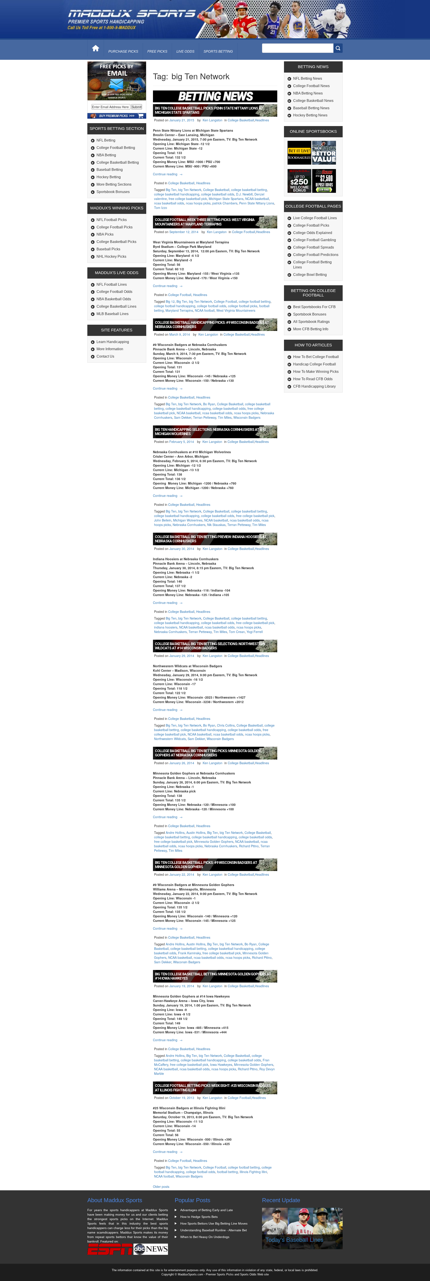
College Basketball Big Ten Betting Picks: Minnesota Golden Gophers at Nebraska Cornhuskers (207, 753)
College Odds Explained (312, 233)
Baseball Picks (108, 249)
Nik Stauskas (216, 524)
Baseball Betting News (311, 108)
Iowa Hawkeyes (221, 1064)
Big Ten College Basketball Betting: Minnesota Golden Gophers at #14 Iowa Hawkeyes (213, 976)
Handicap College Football (314, 364)
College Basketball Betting (118, 162)
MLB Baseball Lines (113, 314)
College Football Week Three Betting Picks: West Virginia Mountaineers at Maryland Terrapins (204, 222)
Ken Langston (212, 120)
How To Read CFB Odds (313, 379)
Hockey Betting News (310, 115)
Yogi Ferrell (255, 631)
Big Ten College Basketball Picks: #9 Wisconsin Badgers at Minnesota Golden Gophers (206, 864)
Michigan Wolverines (187, 520)
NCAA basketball (257, 198)
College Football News (311, 86)
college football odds (211, 306)
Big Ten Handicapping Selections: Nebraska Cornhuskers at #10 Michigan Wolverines (210, 431)
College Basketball (241, 120)
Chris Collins (226, 725)
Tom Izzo (160, 207)
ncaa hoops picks (198, 203)
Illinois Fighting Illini (253, 1171)
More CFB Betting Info (310, 329)
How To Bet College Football (316, 357)
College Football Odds (114, 292)
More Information (110, 349)
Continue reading (168, 174)
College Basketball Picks (116, 242)
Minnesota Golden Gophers (213, 841)
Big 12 (170, 301)
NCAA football (205, 310)
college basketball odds (217, 194)
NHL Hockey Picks (111, 256)
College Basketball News (313, 101)
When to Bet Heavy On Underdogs (204, 1237)
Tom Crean (237, 631)
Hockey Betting (109, 177)
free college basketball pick (188, 198)
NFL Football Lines (112, 284)
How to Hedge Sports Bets (199, 1217)
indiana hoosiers (165, 627)
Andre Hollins (175, 832)
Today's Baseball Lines (294, 1239)
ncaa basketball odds (169, 203)
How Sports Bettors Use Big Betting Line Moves (213, 1223)
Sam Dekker (182, 417)
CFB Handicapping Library (314, 386)
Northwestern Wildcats (170, 738)
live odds (185, 51)
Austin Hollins (195, 832)
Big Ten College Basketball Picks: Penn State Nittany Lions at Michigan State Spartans (209, 110)
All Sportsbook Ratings (311, 322)
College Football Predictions (315, 255)
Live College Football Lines (315, 218)
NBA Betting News (308, 93)
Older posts (161, 1186)
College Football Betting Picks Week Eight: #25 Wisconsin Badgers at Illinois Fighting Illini (213, 1088)
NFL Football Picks (112, 220)
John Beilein (162, 520)
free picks (157, 51)
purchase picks (123, 51)
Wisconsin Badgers (246, 417)
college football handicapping (174, 306)
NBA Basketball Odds (114, 299)
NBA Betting (106, 155)
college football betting (255, 301)
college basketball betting (249, 189)
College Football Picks (115, 227)
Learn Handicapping (113, 342)
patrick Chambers (224, 203)
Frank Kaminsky (189, 953)
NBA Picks (105, 234)
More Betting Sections (114, 184)
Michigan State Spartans (226, 198)
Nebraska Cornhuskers (189, 524)
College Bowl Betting (310, 275)
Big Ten (171, 189)
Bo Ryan (209, 404)
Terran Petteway (204, 417)
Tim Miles (225, 417)
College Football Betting (116, 148)
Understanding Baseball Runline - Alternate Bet (213, 1230)
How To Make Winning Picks (316, 371)
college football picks (242, 306)
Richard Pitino (249, 846)
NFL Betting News (307, 78)
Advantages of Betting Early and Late (206, 1210)
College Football (243, 232)
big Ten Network (189, 189)
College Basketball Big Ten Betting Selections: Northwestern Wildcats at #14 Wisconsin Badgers (210, 646)
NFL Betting (106, 140)
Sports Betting (218, 51)
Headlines (262, 120)
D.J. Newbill (244, 194)
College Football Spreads (313, 247)
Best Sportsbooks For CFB (314, 307)
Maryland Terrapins (179, 310)
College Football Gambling (314, 240)
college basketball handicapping (176, 194)
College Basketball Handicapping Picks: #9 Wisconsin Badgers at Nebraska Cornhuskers (212, 324)
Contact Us (105, 356)
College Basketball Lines (116, 306)
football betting (227, 1171)
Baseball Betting (110, 170)
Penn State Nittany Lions (256, 203)
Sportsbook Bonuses (113, 192)
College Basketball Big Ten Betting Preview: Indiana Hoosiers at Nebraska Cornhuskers (211, 539)
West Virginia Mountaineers (235, 310)
